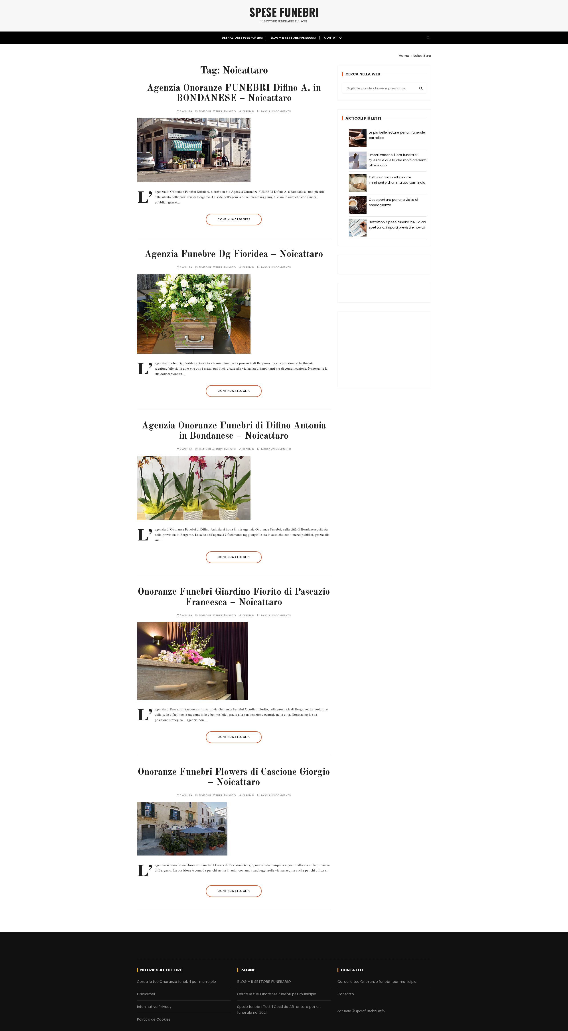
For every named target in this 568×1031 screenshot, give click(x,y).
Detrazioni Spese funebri (242, 37)
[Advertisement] (384, 349)
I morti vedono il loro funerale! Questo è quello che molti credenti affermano (397, 160)
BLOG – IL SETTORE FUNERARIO (293, 37)
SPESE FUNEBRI (284, 12)
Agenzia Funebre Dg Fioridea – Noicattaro (233, 254)
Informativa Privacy (154, 1006)
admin (250, 111)
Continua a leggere (233, 219)
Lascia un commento (276, 111)
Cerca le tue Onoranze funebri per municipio (176, 981)
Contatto (333, 37)
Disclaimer (146, 994)
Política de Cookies (154, 1019)
